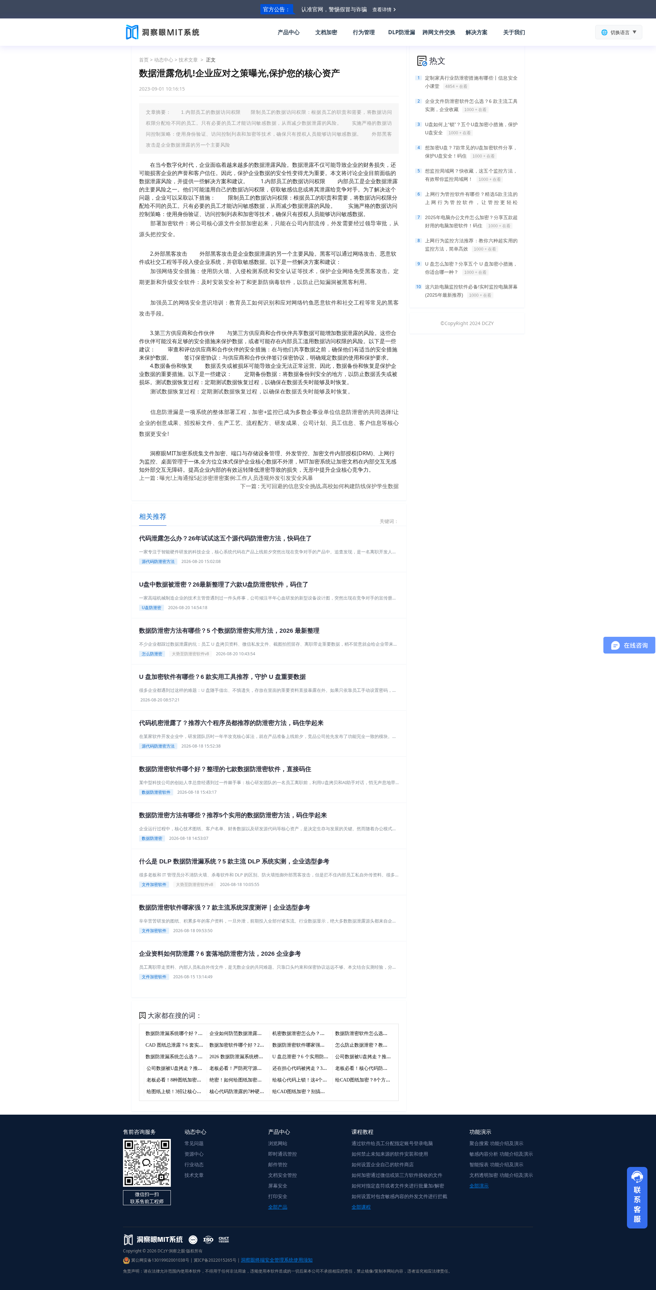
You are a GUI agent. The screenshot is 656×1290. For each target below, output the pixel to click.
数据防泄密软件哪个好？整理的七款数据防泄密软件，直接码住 (225, 769)
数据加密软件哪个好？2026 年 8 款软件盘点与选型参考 (267, 1045)
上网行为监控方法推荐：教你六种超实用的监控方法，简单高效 (471, 245)
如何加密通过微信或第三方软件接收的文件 (397, 1175)
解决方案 (477, 32)
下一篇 (319, 486)
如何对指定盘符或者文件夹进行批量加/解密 (398, 1185)
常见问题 (194, 1143)
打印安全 (277, 1196)
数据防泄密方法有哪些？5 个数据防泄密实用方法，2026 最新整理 (229, 630)
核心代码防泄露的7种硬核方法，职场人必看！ (258, 1091)
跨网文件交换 (439, 32)
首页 (144, 59)
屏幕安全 (277, 1185)
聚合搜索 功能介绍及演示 (496, 1143)
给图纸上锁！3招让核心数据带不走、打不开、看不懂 (203, 1091)
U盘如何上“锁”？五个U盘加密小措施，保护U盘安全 (471, 128)
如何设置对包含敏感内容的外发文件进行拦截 (399, 1196)
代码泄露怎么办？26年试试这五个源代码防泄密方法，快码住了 (225, 538)
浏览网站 (277, 1143)
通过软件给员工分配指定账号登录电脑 (392, 1143)
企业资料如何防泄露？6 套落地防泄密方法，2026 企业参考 (220, 953)
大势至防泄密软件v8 (190, 654)
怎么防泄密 (152, 654)
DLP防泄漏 (401, 32)
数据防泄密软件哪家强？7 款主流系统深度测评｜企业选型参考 (224, 907)
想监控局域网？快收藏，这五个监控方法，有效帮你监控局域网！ (471, 175)
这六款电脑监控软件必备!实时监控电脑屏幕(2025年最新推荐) (471, 291)
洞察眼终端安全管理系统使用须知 (277, 1260)
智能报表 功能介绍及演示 (496, 1164)
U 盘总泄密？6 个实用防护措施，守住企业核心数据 (326, 1056)
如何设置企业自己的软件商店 (383, 1164)
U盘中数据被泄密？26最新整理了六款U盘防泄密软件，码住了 (224, 584)
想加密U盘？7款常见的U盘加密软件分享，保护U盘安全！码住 (471, 152)
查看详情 (382, 9)
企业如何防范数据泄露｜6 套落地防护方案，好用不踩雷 (268, 1033)
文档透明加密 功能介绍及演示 (501, 1175)
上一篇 (226, 478)
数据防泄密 (152, 838)
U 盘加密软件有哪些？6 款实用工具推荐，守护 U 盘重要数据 (222, 676)
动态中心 (163, 59)
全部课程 (361, 1207)
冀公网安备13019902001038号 (160, 1260)
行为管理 (364, 32)
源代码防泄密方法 (158, 561)
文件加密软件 (154, 884)
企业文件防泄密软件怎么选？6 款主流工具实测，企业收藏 (471, 105)
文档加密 (326, 32)
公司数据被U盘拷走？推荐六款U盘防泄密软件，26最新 (205, 1068)
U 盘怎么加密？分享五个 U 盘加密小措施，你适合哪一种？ (471, 268)
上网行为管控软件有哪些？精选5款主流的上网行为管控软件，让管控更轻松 (471, 198)
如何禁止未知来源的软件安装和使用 (390, 1154)
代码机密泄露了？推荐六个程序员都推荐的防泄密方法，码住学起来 (231, 723)
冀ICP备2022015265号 (215, 1260)
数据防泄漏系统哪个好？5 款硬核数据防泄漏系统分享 (202, 1033)
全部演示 (479, 1185)
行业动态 (194, 1164)
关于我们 (514, 32)
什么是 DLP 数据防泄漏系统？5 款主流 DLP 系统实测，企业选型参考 (234, 861)
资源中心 (194, 1154)
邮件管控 (277, 1164)
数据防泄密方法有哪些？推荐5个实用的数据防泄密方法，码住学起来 (233, 815)
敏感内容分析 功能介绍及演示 (501, 1154)
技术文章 (188, 59)
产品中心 (289, 32)
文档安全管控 (282, 1175)
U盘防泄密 (151, 607)
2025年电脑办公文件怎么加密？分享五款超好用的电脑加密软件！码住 (471, 221)
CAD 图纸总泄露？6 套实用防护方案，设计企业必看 (201, 1045)
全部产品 (277, 1207)
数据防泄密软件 (156, 792)
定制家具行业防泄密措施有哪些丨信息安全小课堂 (471, 82)
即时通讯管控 (282, 1154)
